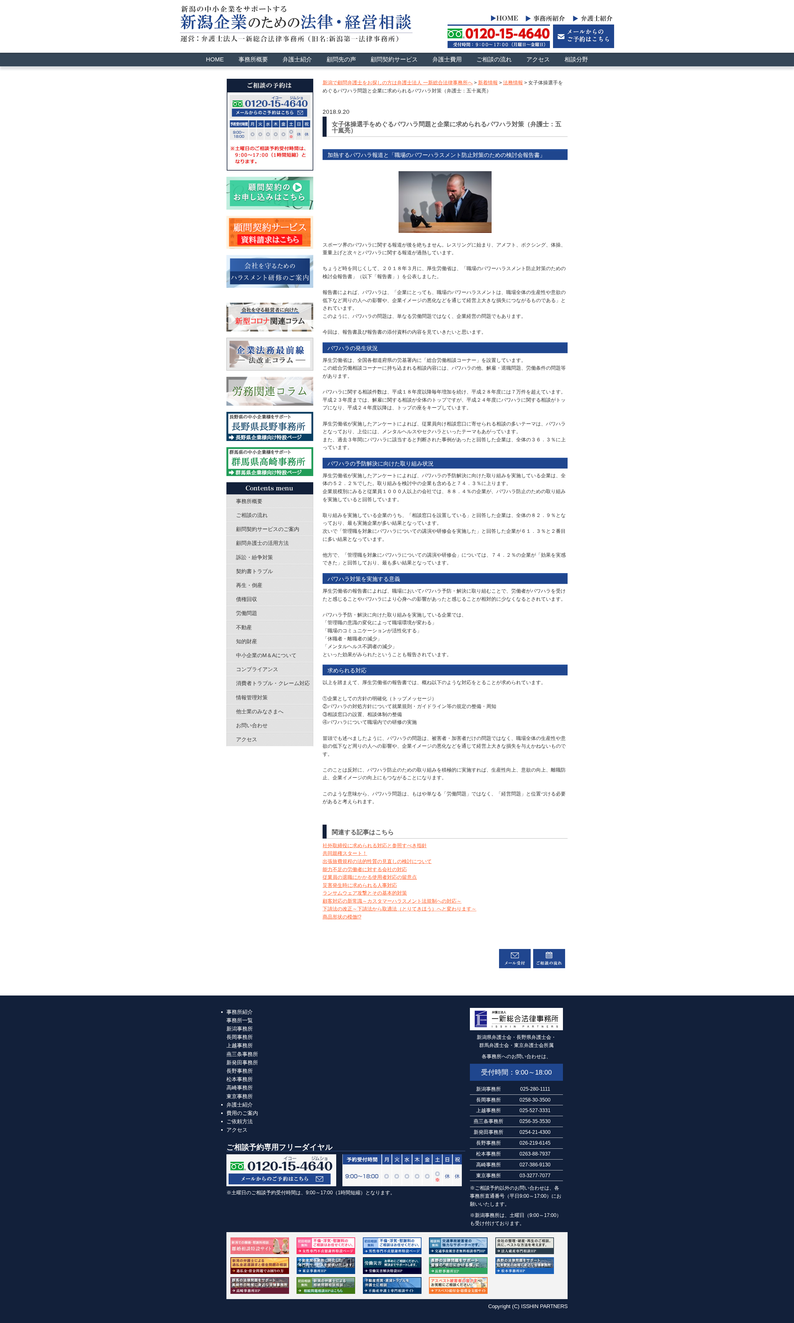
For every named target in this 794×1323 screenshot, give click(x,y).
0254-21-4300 (535, 1132)
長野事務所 (239, 1071)
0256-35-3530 (535, 1121)
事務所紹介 (239, 1012)
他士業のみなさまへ (259, 712)
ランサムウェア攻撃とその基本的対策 (365, 893)
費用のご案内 (242, 1113)
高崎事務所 (239, 1088)
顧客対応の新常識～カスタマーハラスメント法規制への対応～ (392, 901)
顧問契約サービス (394, 59)
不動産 (244, 627)
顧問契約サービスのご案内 (267, 529)
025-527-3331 (535, 1110)
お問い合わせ (252, 725)
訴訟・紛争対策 (254, 557)
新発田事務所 (242, 1063)
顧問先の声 (341, 59)
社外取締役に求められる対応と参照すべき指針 (375, 845)
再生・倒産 (249, 585)
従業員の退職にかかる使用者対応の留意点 (370, 877)
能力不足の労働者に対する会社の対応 (365, 869)
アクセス (538, 59)
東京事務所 (239, 1096)
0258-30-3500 (535, 1099)
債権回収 (246, 599)
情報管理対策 (252, 698)
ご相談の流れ (494, 59)
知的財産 (246, 641)
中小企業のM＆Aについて (266, 655)
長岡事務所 (239, 1037)
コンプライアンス (257, 669)
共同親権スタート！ (345, 853)
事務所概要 (253, 59)
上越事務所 (239, 1046)
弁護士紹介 (297, 59)
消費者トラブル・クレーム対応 (273, 683)
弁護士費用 (447, 59)
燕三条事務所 (242, 1054)
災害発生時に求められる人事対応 (360, 885)
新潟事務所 (239, 1029)
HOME (215, 59)
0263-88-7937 (535, 1153)
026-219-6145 (535, 1143)
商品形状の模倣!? (342, 917)
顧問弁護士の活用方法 (262, 543)
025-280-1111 (535, 1089)
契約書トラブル (254, 571)
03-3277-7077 (535, 1175)
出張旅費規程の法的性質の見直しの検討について (377, 861)
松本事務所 (239, 1079)
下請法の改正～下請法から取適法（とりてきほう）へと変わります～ (399, 908)
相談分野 (576, 59)
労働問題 (246, 613)
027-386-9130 (535, 1164)
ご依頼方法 (239, 1122)
